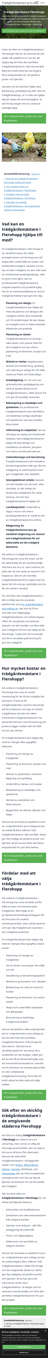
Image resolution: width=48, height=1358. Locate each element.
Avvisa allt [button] (24, 1353)
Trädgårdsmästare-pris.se (19, 3)
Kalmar (6, 1169)
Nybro (19, 1164)
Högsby (15, 1169)
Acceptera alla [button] (24, 1347)
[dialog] (24, 1343)
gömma (35, 174)
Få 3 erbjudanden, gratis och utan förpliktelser (24, 31)
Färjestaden (8, 1173)
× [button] (45, 1331)
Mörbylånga (31, 1164)
